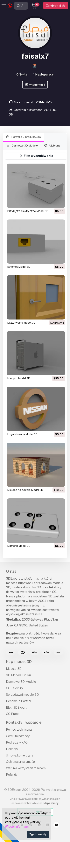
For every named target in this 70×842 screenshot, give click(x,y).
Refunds (12, 775)
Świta (21, 74)
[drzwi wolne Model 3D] (36, 297)
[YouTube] (56, 825)
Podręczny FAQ (17, 742)
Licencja (12, 749)
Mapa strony (51, 803)
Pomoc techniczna (19, 729)
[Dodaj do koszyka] (51, 202)
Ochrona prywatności (20, 762)
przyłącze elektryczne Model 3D (27, 211)
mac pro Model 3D (18, 378)
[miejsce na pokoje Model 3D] (36, 465)
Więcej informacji (17, 827)
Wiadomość (37, 84)
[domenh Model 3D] (36, 520)
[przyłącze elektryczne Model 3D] (36, 186)
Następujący (43, 74)
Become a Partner (19, 701)
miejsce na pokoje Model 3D (25, 490)
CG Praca (12, 714)
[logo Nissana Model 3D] (36, 409)
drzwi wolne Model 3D (21, 322)
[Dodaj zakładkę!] (59, 202)
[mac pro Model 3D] (36, 353)
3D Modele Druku (18, 675)
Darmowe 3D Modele (24, 145)
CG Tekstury (14, 688)
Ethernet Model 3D (18, 267)
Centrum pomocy (18, 736)
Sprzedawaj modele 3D (22, 695)
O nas (11, 571)
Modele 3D (14, 669)
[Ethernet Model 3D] (36, 241)
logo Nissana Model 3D (22, 434)
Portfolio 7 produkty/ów (26, 137)
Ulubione (54, 145)
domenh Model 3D (19, 546)
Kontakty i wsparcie (23, 722)
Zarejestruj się (55, 5)
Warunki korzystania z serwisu (26, 768)
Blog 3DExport (16, 707)
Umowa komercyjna (19, 755)
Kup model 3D (19, 661)
